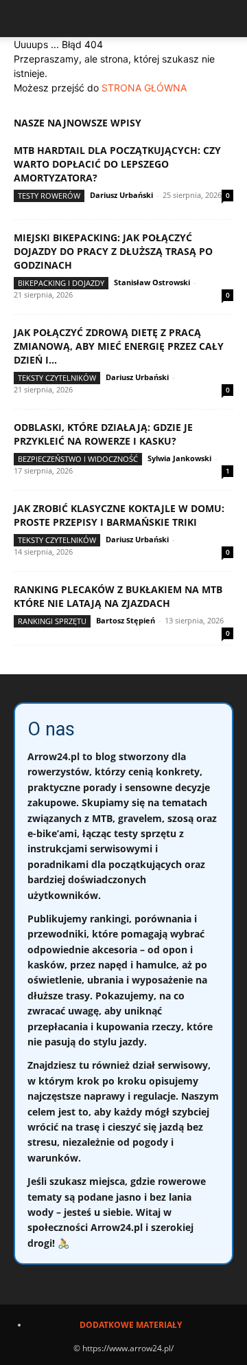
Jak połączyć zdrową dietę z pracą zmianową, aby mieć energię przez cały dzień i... (119, 346)
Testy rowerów (49, 195)
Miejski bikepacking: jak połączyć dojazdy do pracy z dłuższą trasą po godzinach (113, 251)
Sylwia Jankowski (179, 458)
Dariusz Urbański (121, 195)
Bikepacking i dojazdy (61, 283)
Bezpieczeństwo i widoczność (78, 459)
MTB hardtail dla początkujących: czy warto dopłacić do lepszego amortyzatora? (117, 164)
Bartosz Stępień (125, 620)
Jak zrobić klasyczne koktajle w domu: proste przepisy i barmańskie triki (119, 515)
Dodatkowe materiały (131, 1325)
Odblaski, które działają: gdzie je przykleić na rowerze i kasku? (103, 434)
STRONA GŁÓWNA (144, 87)
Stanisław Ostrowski (152, 282)
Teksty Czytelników (57, 378)
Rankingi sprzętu (52, 621)
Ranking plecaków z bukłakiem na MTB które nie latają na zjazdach (118, 596)
